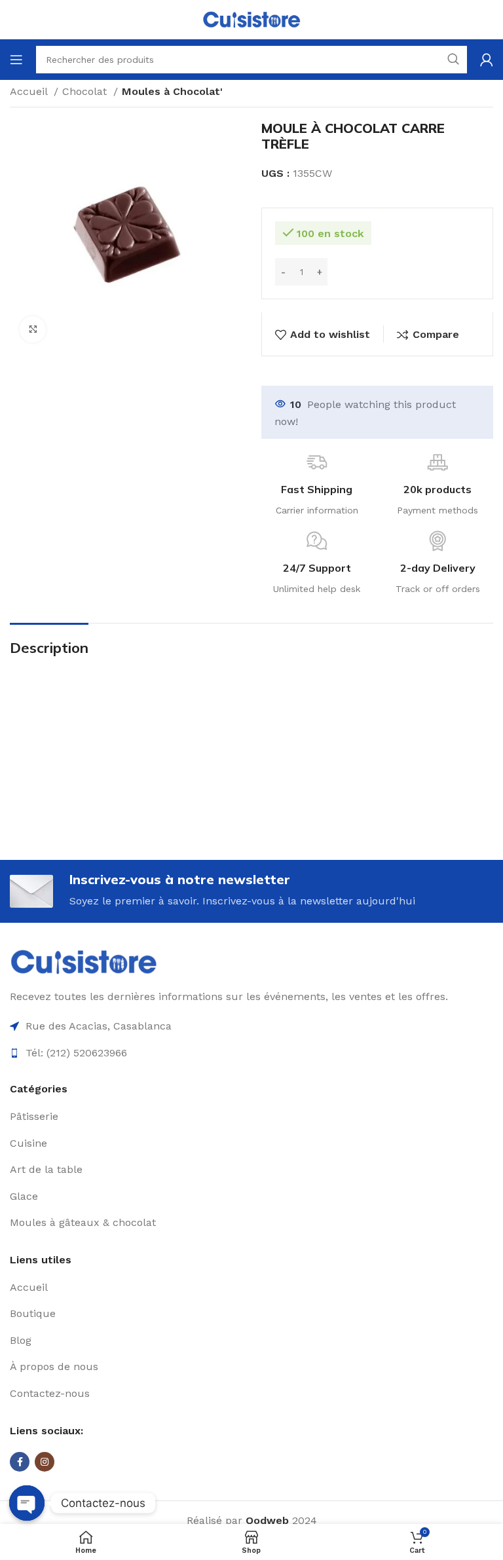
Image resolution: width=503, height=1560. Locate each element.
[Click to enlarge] (33, 329)
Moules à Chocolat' (172, 91)
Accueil (30, 91)
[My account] (487, 59)
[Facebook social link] (19, 1462)
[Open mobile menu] (16, 59)
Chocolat (86, 91)
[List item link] (251, 1116)
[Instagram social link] (44, 1462)
